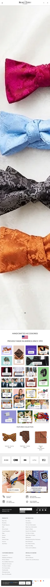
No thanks (35, 309)
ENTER (35, 300)
